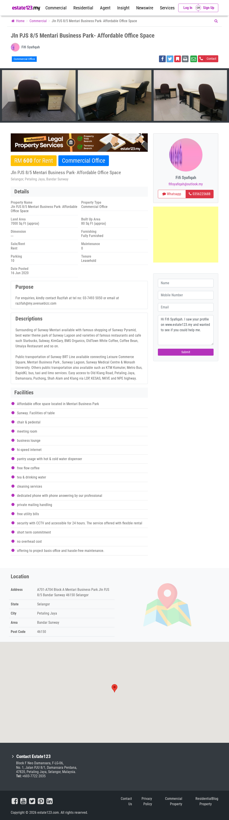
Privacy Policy (147, 801)
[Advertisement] (185, 235)
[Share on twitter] (170, 59)
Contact (211, 58)
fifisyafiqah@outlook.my (186, 184)
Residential (83, 8)
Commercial (56, 8)
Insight (123, 8)
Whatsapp (173, 194)
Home (20, 21)
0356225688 (201, 194)
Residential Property (203, 801)
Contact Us (126, 801)
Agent (105, 8)
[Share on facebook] (162, 59)
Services (167, 8)
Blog (215, 799)
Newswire (144, 8)
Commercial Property (173, 801)
